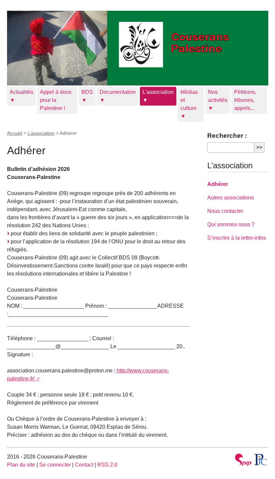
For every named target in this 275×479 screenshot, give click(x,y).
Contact (84, 465)
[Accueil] (137, 48)
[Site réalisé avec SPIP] (243, 461)
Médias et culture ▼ (189, 104)
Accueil (14, 133)
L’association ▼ (158, 96)
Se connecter (55, 465)
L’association (41, 133)
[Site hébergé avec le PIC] (260, 459)
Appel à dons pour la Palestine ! (55, 100)
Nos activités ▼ (217, 100)
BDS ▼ (87, 96)
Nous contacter (225, 211)
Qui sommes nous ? (231, 224)
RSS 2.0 (107, 465)
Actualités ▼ (21, 96)
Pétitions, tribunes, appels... (245, 100)
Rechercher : (227, 135)
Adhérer (217, 184)
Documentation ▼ (118, 96)
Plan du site (21, 465)
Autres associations (230, 197)
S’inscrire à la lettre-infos (236, 238)
